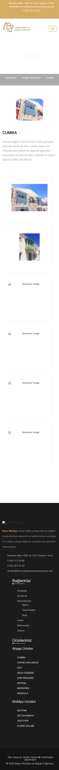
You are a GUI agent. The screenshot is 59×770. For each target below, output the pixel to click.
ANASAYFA (11, 78)
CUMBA (21, 657)
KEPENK (21, 683)
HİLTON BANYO (25, 715)
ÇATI (19, 668)
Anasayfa (22, 591)
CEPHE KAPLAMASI (27, 662)
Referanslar (23, 625)
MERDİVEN (23, 688)
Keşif (24, 615)
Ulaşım (20, 630)
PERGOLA (22, 693)
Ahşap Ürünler (31, 78)
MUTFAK (22, 710)
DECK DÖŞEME (25, 673)
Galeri (20, 620)
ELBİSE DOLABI (25, 726)
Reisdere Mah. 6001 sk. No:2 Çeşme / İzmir (31, 3)
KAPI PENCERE (25, 678)
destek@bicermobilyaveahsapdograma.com (31, 6)
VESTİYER (22, 721)
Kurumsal (22, 596)
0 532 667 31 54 (31, 10)
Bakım (25, 605)
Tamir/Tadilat (28, 610)
